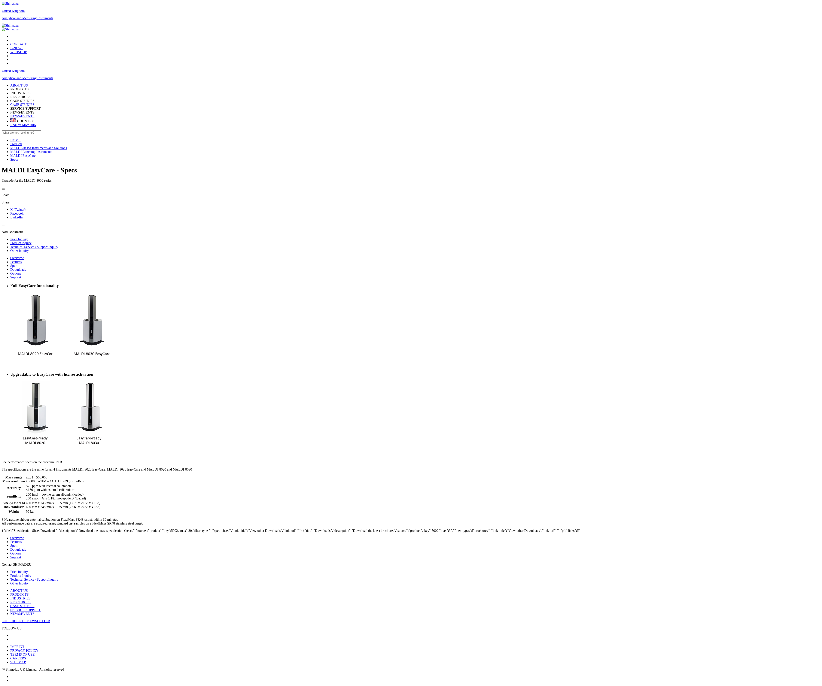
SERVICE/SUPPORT (25, 610)
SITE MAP (18, 662)
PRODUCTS (19, 594)
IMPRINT (17, 647)
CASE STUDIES (22, 104)
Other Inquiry (19, 583)
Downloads (18, 269)
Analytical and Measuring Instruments (27, 18)
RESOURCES (20, 602)
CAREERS (18, 658)
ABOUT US (19, 590)
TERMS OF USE (22, 654)
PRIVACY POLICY (24, 650)
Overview (17, 258)
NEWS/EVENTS (22, 116)
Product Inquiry (20, 575)
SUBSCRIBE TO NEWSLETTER (26, 621)
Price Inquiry (19, 572)
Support (15, 277)
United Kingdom (13, 11)
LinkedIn (16, 217)
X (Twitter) (17, 209)
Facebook (17, 213)
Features (16, 262)
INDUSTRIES (20, 598)
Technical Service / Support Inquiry (34, 579)
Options (15, 273)
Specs (14, 266)
